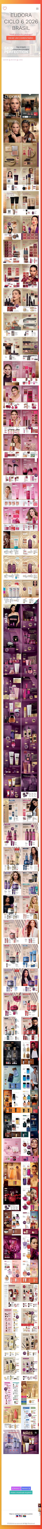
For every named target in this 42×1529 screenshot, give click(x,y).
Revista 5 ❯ (26, 1488)
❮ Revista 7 (16, 1488)
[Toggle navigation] (37, 8)
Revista (13, 60)
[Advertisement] (21, 78)
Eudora (6, 60)
